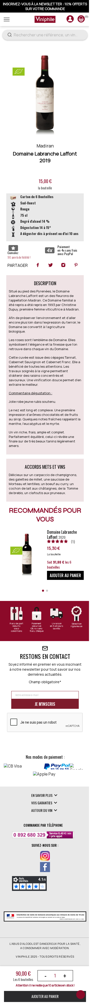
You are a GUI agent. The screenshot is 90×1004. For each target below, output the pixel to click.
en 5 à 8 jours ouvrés (54, 641)
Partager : (36, 270)
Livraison (54, 637)
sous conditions (16, 643)
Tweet (49, 270)
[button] (41, 605)
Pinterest (74, 270)
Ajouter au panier (43, 996)
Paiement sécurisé (35, 638)
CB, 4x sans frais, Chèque (35, 643)
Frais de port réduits (16, 638)
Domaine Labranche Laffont (58, 549)
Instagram (61, 270)
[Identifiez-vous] (66, 21)
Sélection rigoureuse (73, 639)
